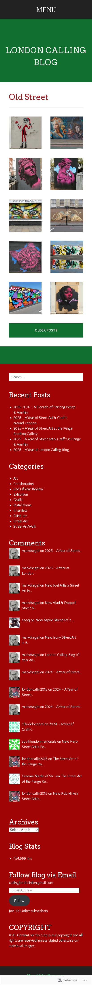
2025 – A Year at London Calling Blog (41, 450)
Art (15, 478)
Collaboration (23, 484)
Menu (46, 9)
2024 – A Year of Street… (63, 672)
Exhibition (20, 494)
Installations (22, 505)
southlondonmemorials (39, 742)
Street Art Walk (24, 527)
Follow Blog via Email (42, 875)
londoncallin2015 (34, 689)
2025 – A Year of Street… (63, 551)
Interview (20, 511)
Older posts (46, 330)
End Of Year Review (28, 489)
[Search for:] (46, 377)
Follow (19, 901)
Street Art (20, 521)
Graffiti (18, 500)
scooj (26, 620)
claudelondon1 (33, 724)
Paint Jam (20, 516)
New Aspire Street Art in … (55, 620)
